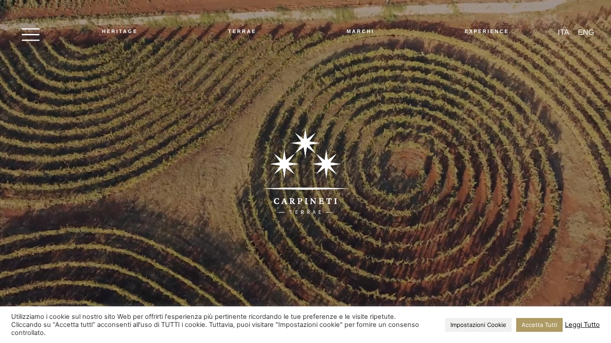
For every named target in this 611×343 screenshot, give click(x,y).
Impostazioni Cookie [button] (478, 324)
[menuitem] (563, 32)
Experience (487, 31)
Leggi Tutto (582, 325)
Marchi (360, 31)
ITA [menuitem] (563, 32)
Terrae (242, 31)
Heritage (120, 31)
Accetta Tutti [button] (539, 324)
